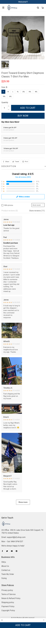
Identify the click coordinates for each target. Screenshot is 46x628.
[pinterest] (17, 551)
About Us (5, 566)
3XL (30, 92)
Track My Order (7, 574)
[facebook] (3, 551)
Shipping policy (7, 602)
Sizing (4, 578)
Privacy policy (7, 590)
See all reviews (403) (23, 177)
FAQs (3, 562)
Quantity (4, 102)
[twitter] (7, 551)
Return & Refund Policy (10, 598)
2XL (23, 92)
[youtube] (12, 551)
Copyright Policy (8, 610)
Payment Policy (7, 606)
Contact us (5, 570)
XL (18, 92)
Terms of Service (8, 594)
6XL (10, 96)
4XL (36, 92)
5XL (4, 96)
